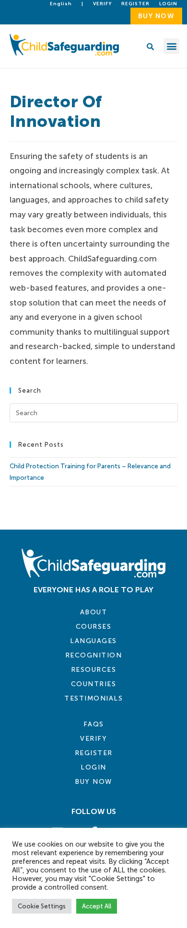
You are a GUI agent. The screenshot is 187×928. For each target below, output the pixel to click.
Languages (93, 641)
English (61, 4)
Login (93, 767)
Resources (94, 670)
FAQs (93, 724)
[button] (171, 46)
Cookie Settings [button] (42, 906)
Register (135, 4)
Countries (94, 684)
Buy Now (93, 782)
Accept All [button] (96, 906)
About (93, 612)
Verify (102, 4)
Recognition (93, 655)
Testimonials (93, 698)
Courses (94, 626)
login (168, 4)
